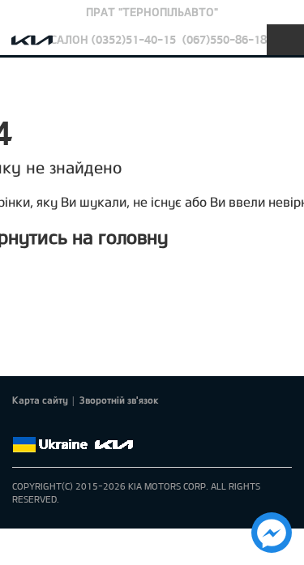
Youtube (90, 425)
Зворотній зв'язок (119, 399)
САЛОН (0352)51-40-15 (113, 39)
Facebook (22, 425)
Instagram (112, 425)
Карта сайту (40, 399)
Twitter (44, 425)
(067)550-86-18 (224, 39)
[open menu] (285, 39)
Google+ (67, 425)
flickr (135, 425)
